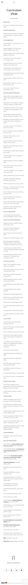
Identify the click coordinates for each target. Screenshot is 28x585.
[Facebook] (6, 570)
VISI (5, 538)
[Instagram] (21, 570)
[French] (4, 582)
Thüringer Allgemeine (9, 462)
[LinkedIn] (16, 570)
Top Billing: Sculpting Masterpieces (12, 524)
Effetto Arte (6, 541)
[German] (6, 582)
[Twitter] (11, 570)
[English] (2, 582)
